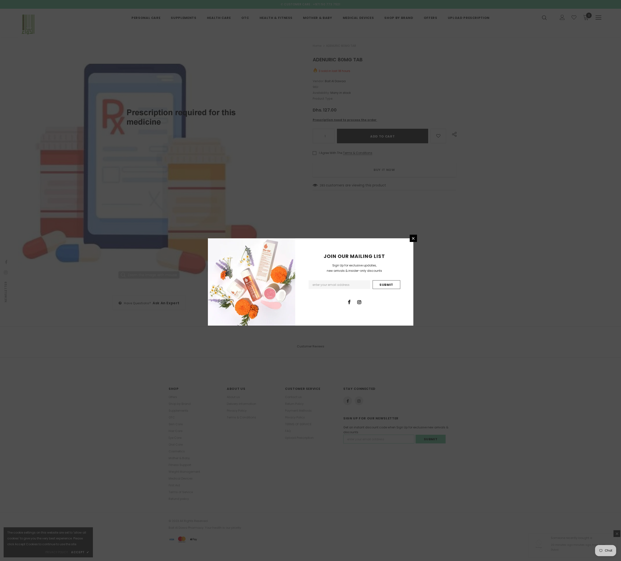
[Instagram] (359, 301)
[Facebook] (349, 301)
